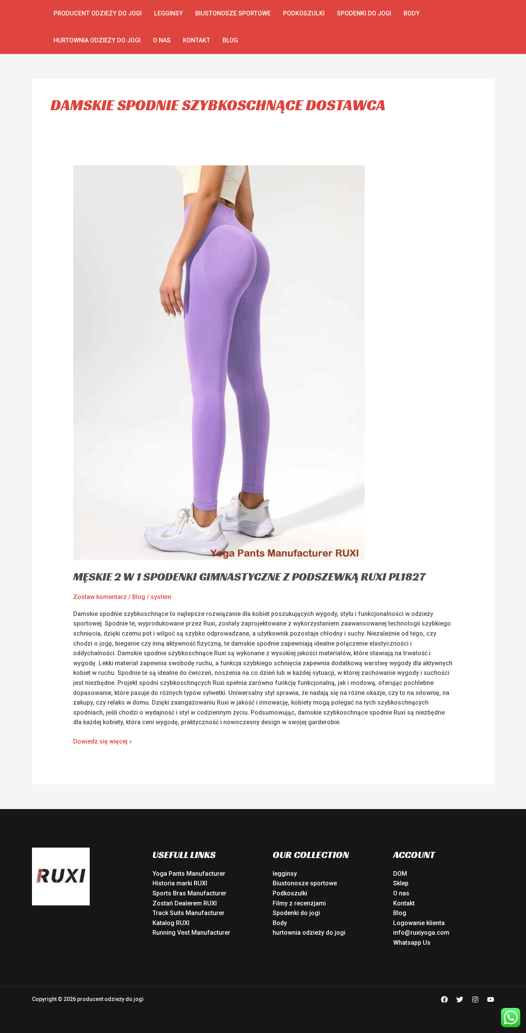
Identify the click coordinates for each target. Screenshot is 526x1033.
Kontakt (196, 40)
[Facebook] (444, 999)
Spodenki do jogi (364, 13)
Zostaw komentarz (100, 597)
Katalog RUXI (170, 923)
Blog (230, 40)
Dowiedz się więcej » (102, 741)
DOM (400, 873)
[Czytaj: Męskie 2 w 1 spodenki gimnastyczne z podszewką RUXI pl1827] (219, 362)
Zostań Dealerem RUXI (184, 903)
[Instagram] (475, 999)
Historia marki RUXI (179, 883)
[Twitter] (459, 999)
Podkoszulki (304, 13)
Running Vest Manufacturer (191, 932)
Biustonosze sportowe (233, 13)
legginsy (168, 13)
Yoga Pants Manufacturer (188, 873)
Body (412, 13)
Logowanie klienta (419, 923)
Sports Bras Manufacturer (189, 893)
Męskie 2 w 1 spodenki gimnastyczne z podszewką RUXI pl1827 (249, 576)
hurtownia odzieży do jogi (97, 40)
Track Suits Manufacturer (188, 913)
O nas (162, 40)
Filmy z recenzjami (299, 903)
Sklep (401, 883)
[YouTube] (490, 999)
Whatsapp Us (412, 942)
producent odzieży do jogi (98, 13)
